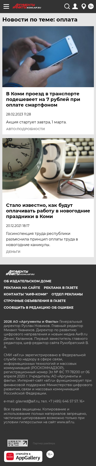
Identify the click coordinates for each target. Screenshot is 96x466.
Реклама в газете (61, 288)
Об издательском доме (27, 281)
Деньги (13, 251)
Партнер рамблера (44, 443)
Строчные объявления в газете (35, 301)
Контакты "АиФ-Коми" (26, 294)
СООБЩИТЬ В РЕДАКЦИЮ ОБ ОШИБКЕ (38, 307)
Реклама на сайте (22, 288)
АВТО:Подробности (25, 129)
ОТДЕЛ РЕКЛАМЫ (67, 294)
